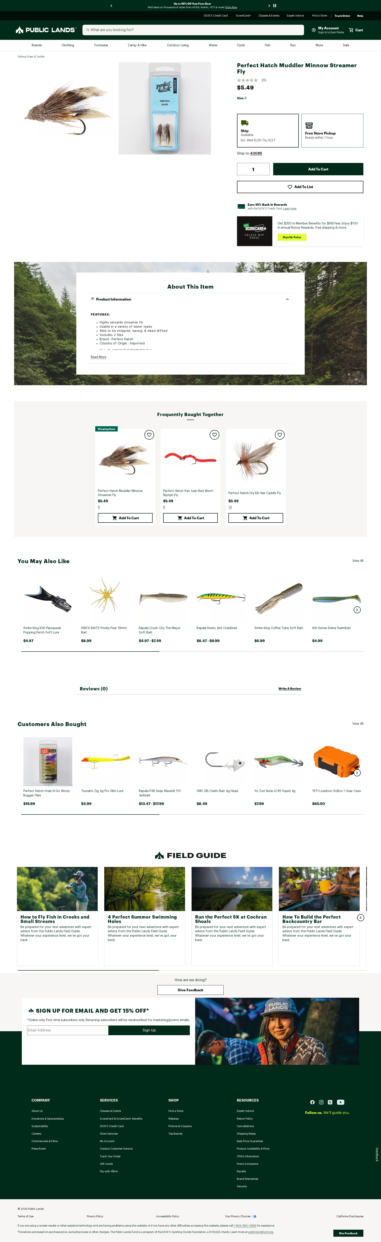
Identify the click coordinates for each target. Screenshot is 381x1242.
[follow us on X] (331, 1101)
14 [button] (230, 507)
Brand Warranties (247, 1179)
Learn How (290, 208)
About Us (37, 1111)
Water (213, 45)
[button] (256, 153)
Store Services (109, 1133)
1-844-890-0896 (245, 1225)
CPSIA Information (248, 1156)
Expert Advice (296, 16)
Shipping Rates (246, 1133)
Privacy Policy (95, 1216)
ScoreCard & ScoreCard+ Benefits (121, 1118)
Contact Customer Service (116, 1148)
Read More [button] (98, 357)
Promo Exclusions (247, 1164)
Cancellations (245, 1126)
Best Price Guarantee (250, 1141)
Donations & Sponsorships (48, 1118)
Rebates (173, 1118)
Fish (268, 45)
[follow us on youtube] (340, 1101)
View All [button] (357, 560)
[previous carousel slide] (111, 5)
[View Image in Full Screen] (69, 108)
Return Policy (245, 1118)
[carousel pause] (274, 5)
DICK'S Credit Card (216, 16)
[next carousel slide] (269, 5)
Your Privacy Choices (237, 1216)
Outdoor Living (178, 45)
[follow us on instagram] (323, 1101)
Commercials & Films (45, 1141)
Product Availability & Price (253, 1148)
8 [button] (99, 507)
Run (293, 45)
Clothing (68, 45)
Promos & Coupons (180, 1126)
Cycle (241, 45)
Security (242, 1186)
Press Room (39, 1148)
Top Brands (175, 1133)
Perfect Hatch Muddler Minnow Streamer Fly (120, 493)
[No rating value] (249, 80)
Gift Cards (106, 1164)
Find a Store (319, 16)
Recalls (241, 1171)
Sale (346, 45)
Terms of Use (26, 1216)
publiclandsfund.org (260, 1232)
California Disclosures (349, 1216)
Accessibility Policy (167, 1216)
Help (360, 16)
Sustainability (40, 1126)
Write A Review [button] (289, 688)
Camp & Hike (138, 45)
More (320, 45)
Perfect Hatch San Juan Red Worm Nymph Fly (188, 493)
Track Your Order (110, 1156)
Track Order (342, 16)
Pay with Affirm (109, 1171)
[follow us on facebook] (314, 1101)
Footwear (101, 45)
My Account (107, 1141)
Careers (36, 1133)
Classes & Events (269, 16)
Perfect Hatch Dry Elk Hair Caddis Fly (254, 493)
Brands (37, 45)
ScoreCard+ (243, 16)
